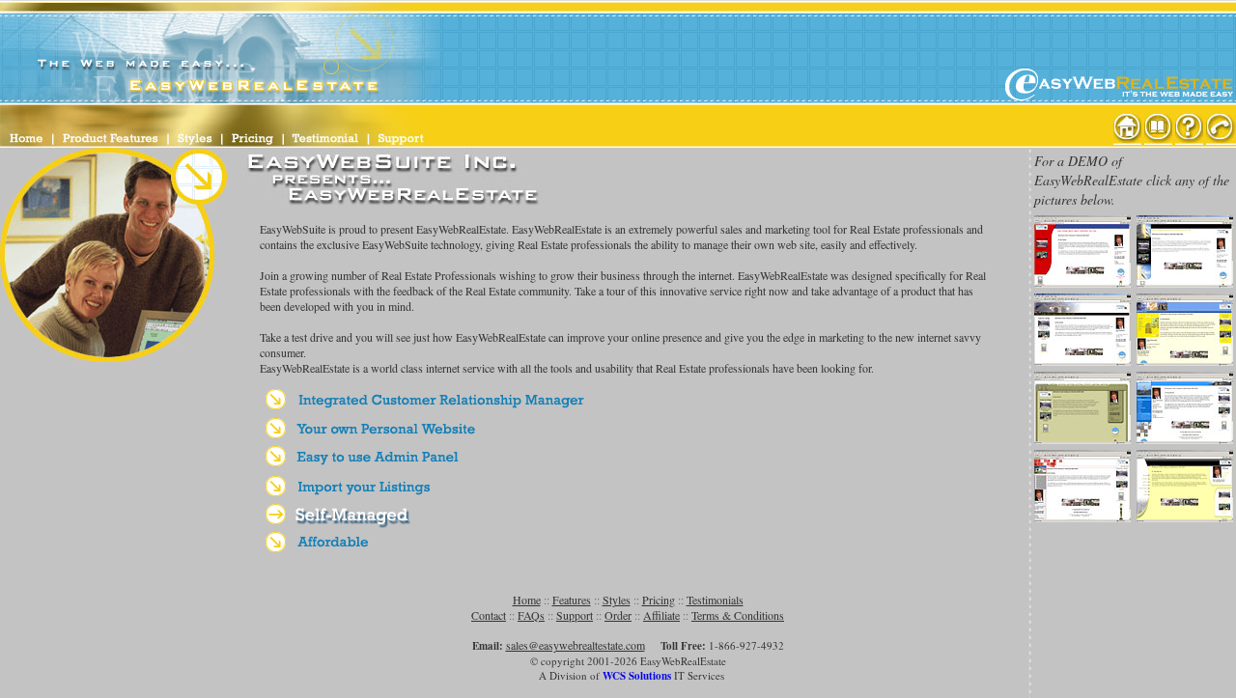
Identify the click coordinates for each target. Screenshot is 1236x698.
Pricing (658, 599)
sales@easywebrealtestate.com (575, 645)
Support (574, 615)
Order (618, 615)
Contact (488, 615)
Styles (617, 599)
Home (527, 599)
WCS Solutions (637, 676)
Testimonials (715, 599)
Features (571, 599)
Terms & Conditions (737, 615)
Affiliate (661, 615)
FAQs (531, 615)
